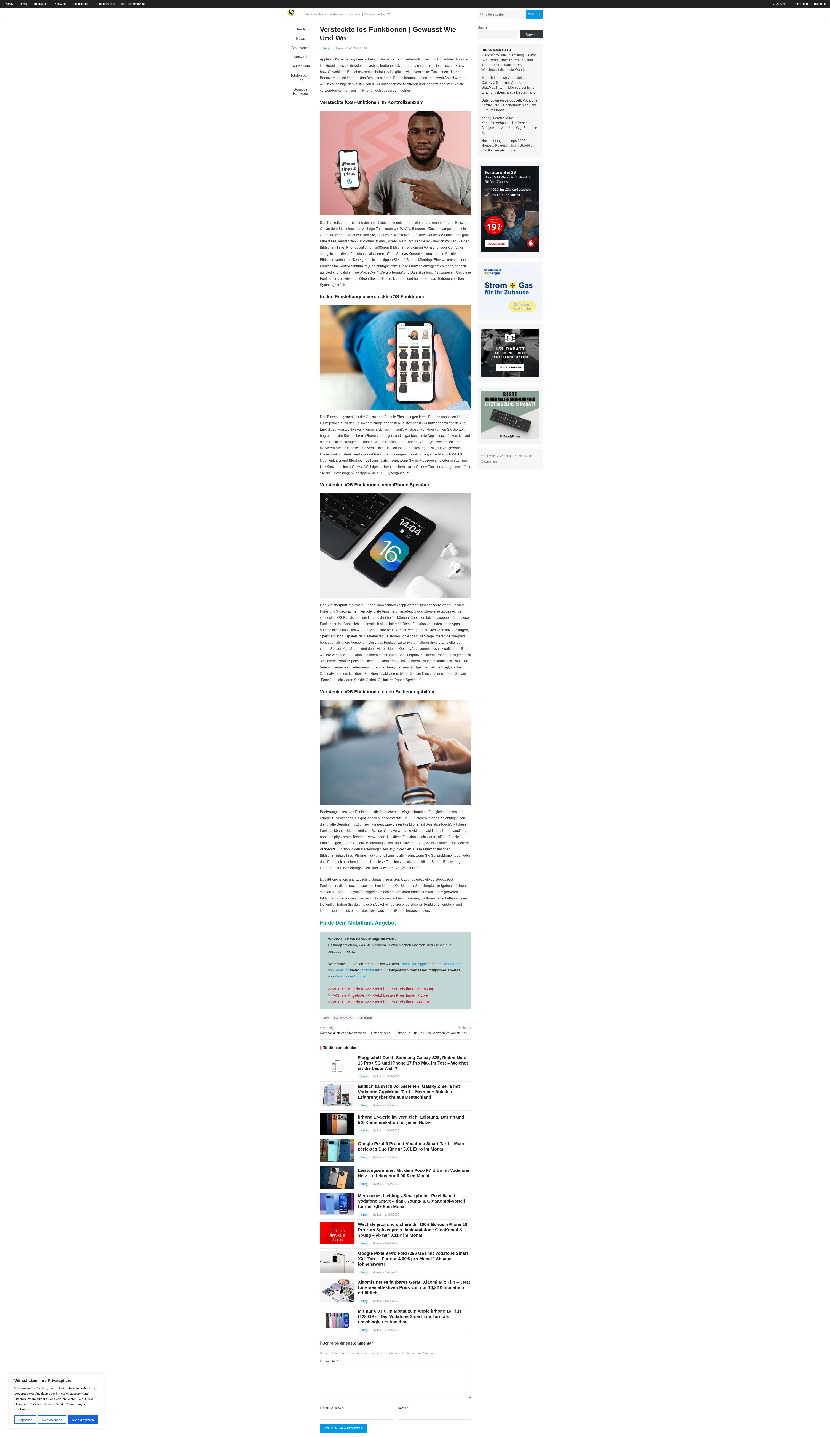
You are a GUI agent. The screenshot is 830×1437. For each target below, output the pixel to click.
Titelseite (309, 14)
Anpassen (25, 1420)
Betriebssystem (343, 1017)
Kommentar (329, 1361)
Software (60, 3)
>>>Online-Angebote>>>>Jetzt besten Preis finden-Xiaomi (379, 1002)
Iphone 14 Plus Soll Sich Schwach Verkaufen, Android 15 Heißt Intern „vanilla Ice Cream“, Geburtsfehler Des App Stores (434, 1033)
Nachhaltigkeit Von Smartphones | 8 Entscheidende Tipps (357, 1033)
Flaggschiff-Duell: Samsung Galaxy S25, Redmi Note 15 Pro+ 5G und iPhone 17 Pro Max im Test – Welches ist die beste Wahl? (413, 1063)
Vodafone (366, 970)
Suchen (484, 27)
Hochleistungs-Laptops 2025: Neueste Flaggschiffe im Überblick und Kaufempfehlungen (507, 145)
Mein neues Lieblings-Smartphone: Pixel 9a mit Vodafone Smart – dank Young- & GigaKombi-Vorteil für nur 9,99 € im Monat (411, 1201)
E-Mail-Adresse (331, 1408)
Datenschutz (489, 461)
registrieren (819, 3)
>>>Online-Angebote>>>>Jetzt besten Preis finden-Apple (378, 995)
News (23, 3)
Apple (325, 1017)
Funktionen (365, 1017)
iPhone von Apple (413, 964)
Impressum (524, 455)
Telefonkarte (80, 3)
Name (403, 1408)
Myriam (339, 48)
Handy (9, 3)
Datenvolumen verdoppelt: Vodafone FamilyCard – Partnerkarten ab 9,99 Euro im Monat (509, 105)
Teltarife (509, 455)
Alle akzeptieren (83, 1420)
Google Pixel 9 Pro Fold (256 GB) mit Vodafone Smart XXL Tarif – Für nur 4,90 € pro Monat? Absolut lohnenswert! (413, 1259)
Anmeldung (801, 3)
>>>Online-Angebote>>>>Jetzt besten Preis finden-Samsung (381, 989)
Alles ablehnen (52, 1420)
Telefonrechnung (104, 3)
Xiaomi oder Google (350, 976)
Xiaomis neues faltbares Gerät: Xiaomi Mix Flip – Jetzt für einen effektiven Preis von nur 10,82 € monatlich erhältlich (414, 1287)
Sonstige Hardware (133, 3)
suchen (534, 14)
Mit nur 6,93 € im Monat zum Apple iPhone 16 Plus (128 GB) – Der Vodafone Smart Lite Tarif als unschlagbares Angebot (409, 1316)
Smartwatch (40, 3)
